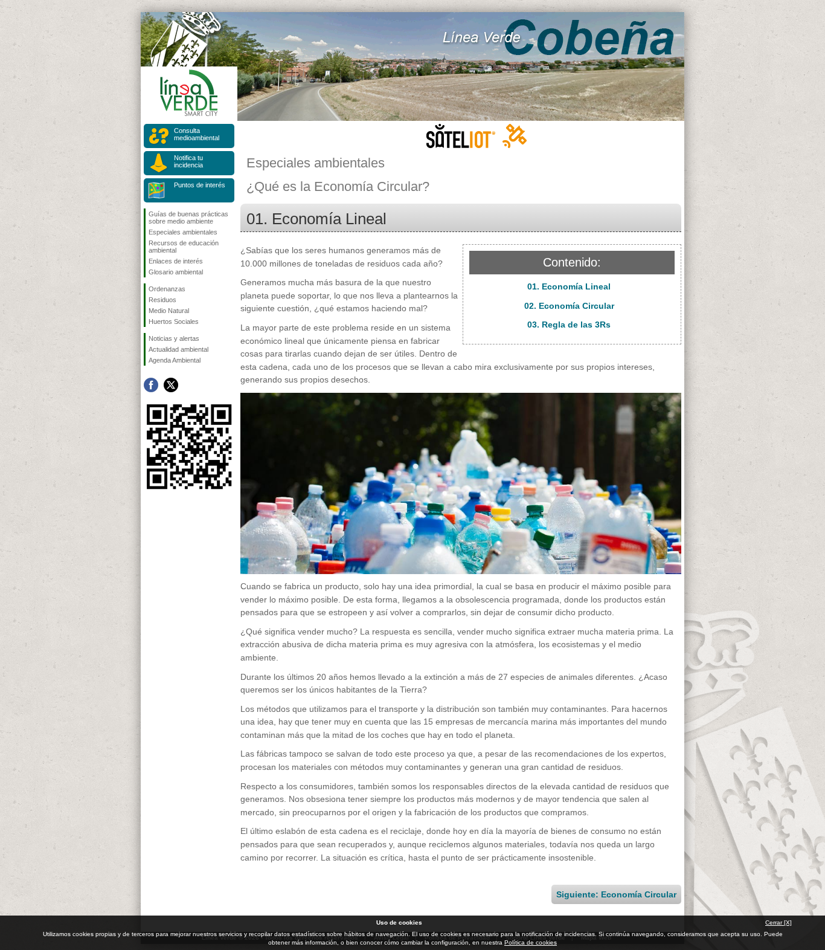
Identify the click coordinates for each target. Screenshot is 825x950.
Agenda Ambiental (175, 360)
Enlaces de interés (176, 261)
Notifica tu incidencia (188, 161)
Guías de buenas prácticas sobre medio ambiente (188, 217)
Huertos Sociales (174, 321)
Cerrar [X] (778, 922)
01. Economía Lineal (569, 286)
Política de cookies (530, 942)
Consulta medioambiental (196, 134)
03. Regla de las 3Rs (569, 324)
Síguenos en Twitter (171, 385)
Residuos (162, 299)
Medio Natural (169, 310)
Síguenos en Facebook (151, 385)
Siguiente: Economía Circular (616, 894)
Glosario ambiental (176, 272)
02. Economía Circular (569, 306)
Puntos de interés (199, 185)
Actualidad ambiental (178, 349)
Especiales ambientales (183, 232)
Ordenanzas (167, 288)
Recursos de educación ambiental (184, 246)
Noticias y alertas (174, 338)
